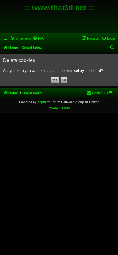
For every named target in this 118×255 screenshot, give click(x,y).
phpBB (42, 102)
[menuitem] (20, 38)
